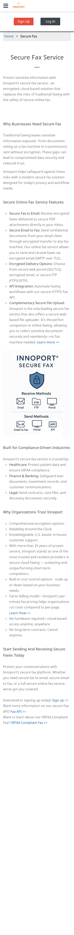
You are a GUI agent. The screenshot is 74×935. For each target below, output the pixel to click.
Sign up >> (60, 700)
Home (9, 36)
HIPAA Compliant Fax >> (28, 722)
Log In (50, 21)
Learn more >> (48, 342)
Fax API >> (18, 711)
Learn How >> (20, 613)
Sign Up (24, 21)
